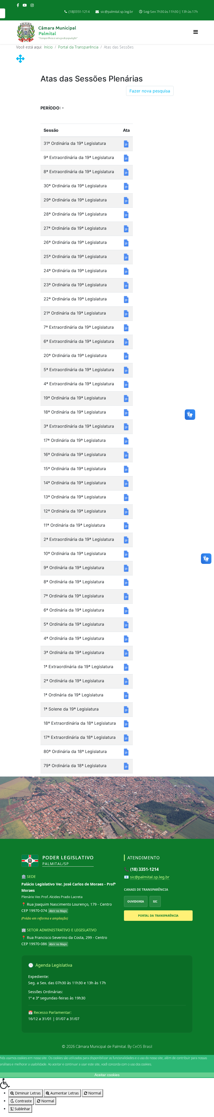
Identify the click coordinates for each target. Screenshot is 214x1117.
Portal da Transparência (78, 47)
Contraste (23, 1100)
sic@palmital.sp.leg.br (116, 11)
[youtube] (25, 5)
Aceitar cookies (107, 1075)
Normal (94, 1093)
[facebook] (18, 5)
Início (48, 47)
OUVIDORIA (135, 901)
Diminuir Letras (27, 1093)
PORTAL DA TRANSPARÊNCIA (158, 915)
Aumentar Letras (64, 1093)
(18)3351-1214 (79, 11)
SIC (155, 901)
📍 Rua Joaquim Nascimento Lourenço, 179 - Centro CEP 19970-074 (66, 907)
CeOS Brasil (142, 1046)
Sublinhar (22, 1108)
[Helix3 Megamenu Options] (195, 31)
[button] (107, 1083)
